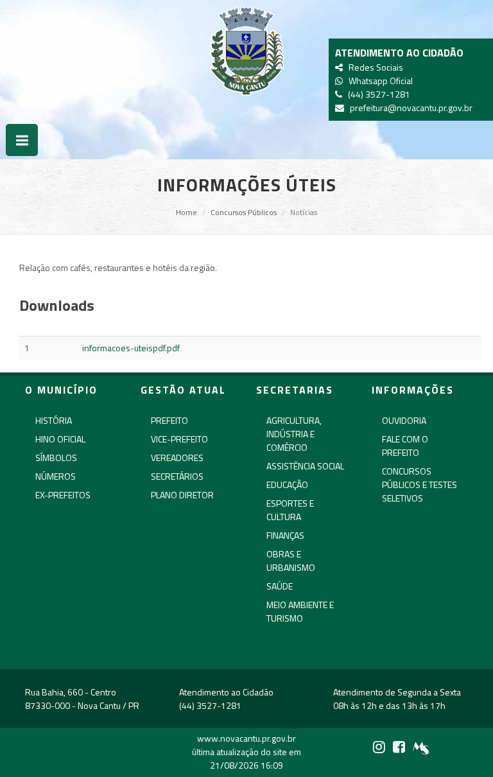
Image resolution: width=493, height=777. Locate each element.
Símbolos (56, 457)
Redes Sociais (374, 67)
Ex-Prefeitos (63, 495)
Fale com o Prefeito (405, 445)
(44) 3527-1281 (377, 94)
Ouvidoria (404, 420)
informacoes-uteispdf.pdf (131, 347)
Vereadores (177, 457)
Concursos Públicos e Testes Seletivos (419, 484)
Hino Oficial (60, 439)
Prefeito (169, 420)
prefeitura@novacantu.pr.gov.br (409, 107)
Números (55, 476)
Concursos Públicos (244, 212)
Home (186, 212)
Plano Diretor (182, 495)
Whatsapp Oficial (379, 80)
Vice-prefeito (179, 439)
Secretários (177, 476)
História (53, 420)
